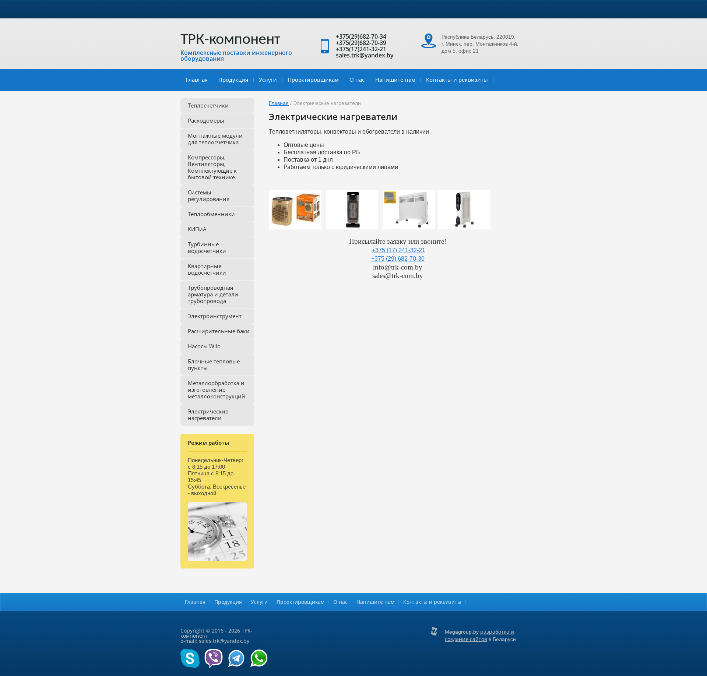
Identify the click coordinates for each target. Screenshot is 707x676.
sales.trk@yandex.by (365, 55)
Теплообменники (211, 214)
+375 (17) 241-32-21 (398, 250)
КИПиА (197, 229)
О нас (357, 79)
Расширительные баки (219, 331)
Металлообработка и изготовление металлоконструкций (216, 389)
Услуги (268, 79)
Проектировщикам (313, 79)
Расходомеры (206, 120)
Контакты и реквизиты (457, 79)
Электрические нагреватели (208, 415)
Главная (197, 79)
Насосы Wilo (204, 346)
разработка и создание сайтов (479, 635)
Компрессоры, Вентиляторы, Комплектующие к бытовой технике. (212, 167)
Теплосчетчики (208, 105)
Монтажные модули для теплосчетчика (215, 139)
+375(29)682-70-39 (361, 43)
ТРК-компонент (230, 40)
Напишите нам (395, 79)
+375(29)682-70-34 (361, 36)
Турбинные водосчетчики (207, 247)
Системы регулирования (208, 196)
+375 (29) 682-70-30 (398, 259)
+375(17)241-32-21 (361, 49)
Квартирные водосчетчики (207, 269)
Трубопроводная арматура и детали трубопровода (213, 294)
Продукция (233, 79)
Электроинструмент (215, 316)
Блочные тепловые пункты (214, 365)
